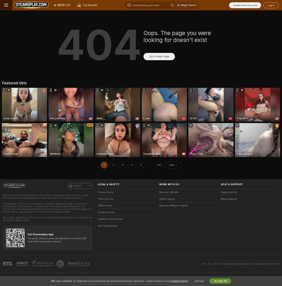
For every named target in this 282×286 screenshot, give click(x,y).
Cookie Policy (179, 281)
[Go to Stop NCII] (79, 264)
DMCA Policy (105, 205)
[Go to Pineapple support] (61, 264)
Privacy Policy (106, 192)
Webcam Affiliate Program (173, 205)
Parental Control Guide (110, 219)
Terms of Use (105, 199)
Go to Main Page (159, 56)
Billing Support (229, 199)
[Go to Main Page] (31, 5)
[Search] (172, 5)
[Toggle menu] (6, 5)
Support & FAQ (229, 192)
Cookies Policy (106, 212)
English (77, 185)
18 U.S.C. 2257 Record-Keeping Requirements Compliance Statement (240, 264)
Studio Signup (167, 199)
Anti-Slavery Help (107, 225)
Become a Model (168, 192)
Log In (271, 5)
